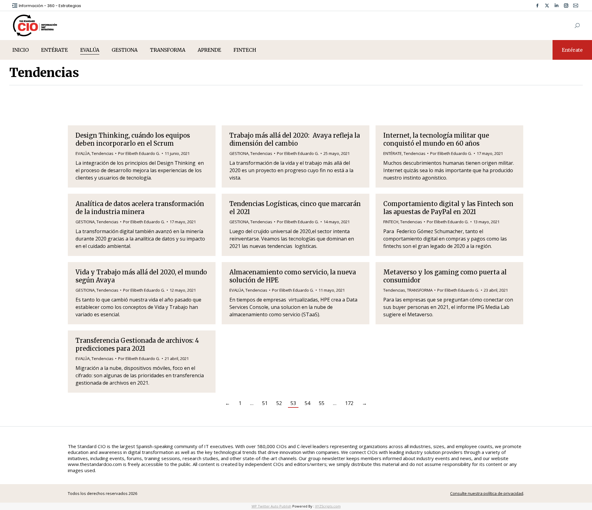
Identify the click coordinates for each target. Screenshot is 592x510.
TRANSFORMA (420, 290)
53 (293, 403)
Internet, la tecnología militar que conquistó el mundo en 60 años (436, 139)
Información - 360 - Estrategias (50, 6)
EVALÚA (83, 153)
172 (349, 403)
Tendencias (102, 153)
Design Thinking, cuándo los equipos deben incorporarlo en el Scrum (133, 139)
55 (321, 403)
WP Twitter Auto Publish (271, 506)
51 (265, 403)
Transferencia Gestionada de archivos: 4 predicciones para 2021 (137, 344)
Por (139, 153)
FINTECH (390, 222)
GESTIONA (239, 153)
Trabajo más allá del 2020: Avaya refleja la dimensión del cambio (294, 139)
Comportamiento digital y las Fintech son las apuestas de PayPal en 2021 (448, 208)
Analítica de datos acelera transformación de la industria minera (140, 208)
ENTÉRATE (392, 153)
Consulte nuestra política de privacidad (486, 493)
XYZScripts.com (328, 506)
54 (307, 403)
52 (279, 403)
